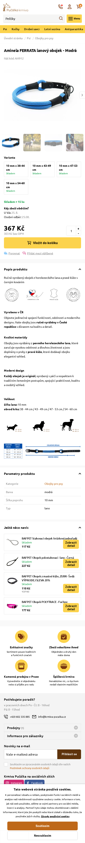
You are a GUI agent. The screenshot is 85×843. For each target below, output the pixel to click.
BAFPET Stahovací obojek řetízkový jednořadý (49, 538)
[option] (42, 95)
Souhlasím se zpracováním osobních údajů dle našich (40, 766)
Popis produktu (15, 269)
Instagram (16, 783)
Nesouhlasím (42, 835)
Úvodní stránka (13, 38)
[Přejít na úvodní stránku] (15, 7)
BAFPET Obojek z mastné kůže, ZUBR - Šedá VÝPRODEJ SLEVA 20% (48, 578)
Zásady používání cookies (55, 816)
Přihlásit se (69, 754)
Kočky (15, 29)
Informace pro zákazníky (25, 736)
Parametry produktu (19, 473)
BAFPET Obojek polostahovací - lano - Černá (48, 557)
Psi (5, 29)
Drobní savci (32, 29)
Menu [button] (77, 18)
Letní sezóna (52, 29)
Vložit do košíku (45, 243)
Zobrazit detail (71, 544)
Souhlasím (42, 826)
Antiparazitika (74, 29)
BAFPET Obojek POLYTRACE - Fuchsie (44, 602)
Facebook (37, 783)
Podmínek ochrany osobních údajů (29, 768)
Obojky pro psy (44, 38)
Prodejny (15, 727)
